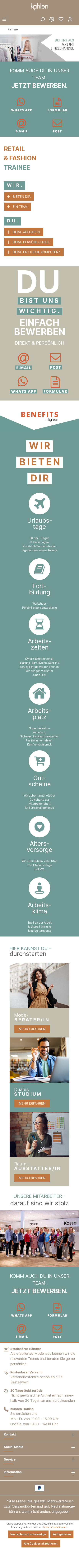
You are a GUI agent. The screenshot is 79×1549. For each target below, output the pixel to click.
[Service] (51, 19)
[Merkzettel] (61, 19)
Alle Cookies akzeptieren (41, 1543)
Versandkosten (24, 1506)
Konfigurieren (62, 1534)
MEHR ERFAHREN (32, 1029)
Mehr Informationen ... (55, 1527)
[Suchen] (42, 19)
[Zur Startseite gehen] (39, 6)
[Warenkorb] (77, 16)
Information (13, 1472)
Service (10, 1459)
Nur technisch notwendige (28, 1534)
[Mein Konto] (70, 19)
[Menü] (4, 19)
